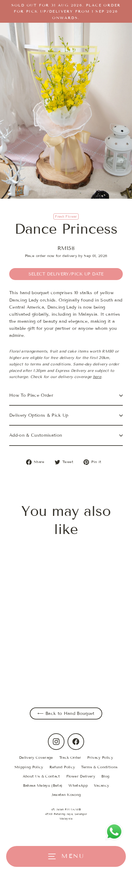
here (97, 376)
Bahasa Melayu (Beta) (43, 785)
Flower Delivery (80, 776)
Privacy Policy (100, 757)
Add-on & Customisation (35, 435)
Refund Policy (62, 767)
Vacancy (101, 785)
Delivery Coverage (36, 757)
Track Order (70, 757)
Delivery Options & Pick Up (38, 415)
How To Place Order (31, 395)
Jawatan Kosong (66, 794)
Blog (105, 776)
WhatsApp (78, 785)
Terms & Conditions (99, 767)
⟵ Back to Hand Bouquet (65, 713)
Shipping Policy (28, 767)
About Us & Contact (41, 776)
